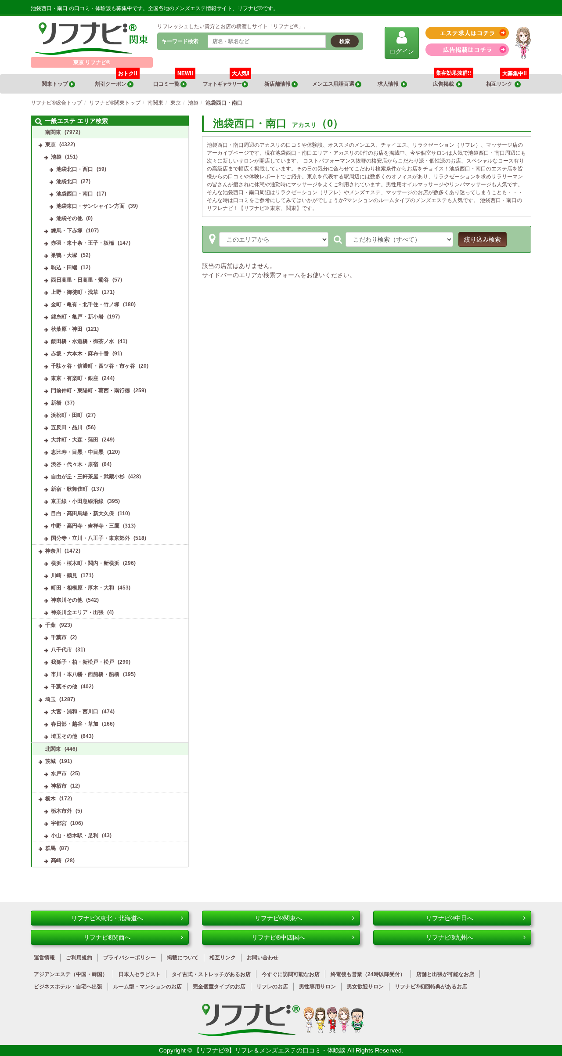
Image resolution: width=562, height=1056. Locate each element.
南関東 (53, 132)
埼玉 (50, 699)
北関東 (53, 749)
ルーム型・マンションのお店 (147, 987)
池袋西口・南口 (74, 194)
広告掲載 (444, 84)
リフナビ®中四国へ (278, 937)
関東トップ (55, 84)
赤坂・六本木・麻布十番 (80, 354)
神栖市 (59, 786)
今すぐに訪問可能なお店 (291, 974)
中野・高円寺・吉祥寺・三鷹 (85, 526)
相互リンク (506, 80)
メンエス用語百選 (333, 84)
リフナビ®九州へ (449, 937)
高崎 (56, 860)
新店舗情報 (278, 84)
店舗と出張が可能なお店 (445, 974)
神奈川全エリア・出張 (77, 612)
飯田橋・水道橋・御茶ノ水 (82, 341)
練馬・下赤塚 (67, 231)
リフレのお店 (272, 987)
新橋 (56, 403)
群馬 (50, 848)
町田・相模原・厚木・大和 (82, 588)
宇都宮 (59, 823)
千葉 (50, 625)
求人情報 (389, 84)
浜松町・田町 (67, 415)
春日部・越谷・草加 (74, 724)
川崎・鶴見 (64, 575)
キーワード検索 (180, 41)
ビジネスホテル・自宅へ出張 (68, 987)
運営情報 (44, 958)
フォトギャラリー (226, 80)
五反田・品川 (67, 427)
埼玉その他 (64, 736)
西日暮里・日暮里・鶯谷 (80, 280)
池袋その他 (69, 218)
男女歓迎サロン (365, 987)
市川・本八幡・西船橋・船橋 (85, 674)
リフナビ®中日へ (449, 918)
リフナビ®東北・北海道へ (107, 918)
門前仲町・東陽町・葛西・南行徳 (90, 390)
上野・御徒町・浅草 (74, 292)
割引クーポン (116, 80)
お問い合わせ (262, 958)
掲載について (182, 958)
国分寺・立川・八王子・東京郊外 (90, 538)
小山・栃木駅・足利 (74, 835)
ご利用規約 (79, 958)
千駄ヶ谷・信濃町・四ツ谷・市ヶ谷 (93, 366)
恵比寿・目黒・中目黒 (77, 452)
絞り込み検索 (482, 239)
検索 (344, 41)
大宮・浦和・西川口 (74, 712)
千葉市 (59, 637)
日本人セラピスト (140, 974)
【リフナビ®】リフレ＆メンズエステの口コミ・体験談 (270, 1050)
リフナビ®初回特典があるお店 (431, 987)
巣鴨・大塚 (64, 255)
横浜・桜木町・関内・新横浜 (85, 563)
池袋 (56, 157)
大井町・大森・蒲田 (74, 440)
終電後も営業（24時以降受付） (368, 974)
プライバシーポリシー (129, 958)
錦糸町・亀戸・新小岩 (77, 317)
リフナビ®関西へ (107, 937)
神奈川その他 (67, 600)
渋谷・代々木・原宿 (74, 464)
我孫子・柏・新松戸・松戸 (82, 662)
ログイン (401, 51)
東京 (50, 144)
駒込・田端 (64, 267)
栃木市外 (61, 811)
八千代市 (61, 650)
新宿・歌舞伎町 (69, 489)
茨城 (50, 761)
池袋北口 (66, 181)
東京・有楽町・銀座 (74, 378)
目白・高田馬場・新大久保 (82, 513)
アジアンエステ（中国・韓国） (71, 974)
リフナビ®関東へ (278, 918)
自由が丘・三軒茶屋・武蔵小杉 (88, 477)
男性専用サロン (317, 987)
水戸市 (59, 773)
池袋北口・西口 (74, 169)
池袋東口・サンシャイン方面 (90, 206)
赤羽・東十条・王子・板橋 (82, 243)
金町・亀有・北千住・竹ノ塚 (85, 304)
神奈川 (53, 551)
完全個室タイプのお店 (219, 987)
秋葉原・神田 (67, 329)
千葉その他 (64, 687)
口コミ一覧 (173, 80)
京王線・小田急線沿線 (77, 501)
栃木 (50, 799)
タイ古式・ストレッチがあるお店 (211, 974)
